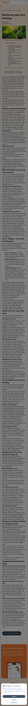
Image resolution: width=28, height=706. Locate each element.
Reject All (14, 699)
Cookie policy (14, 702)
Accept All (14, 696)
